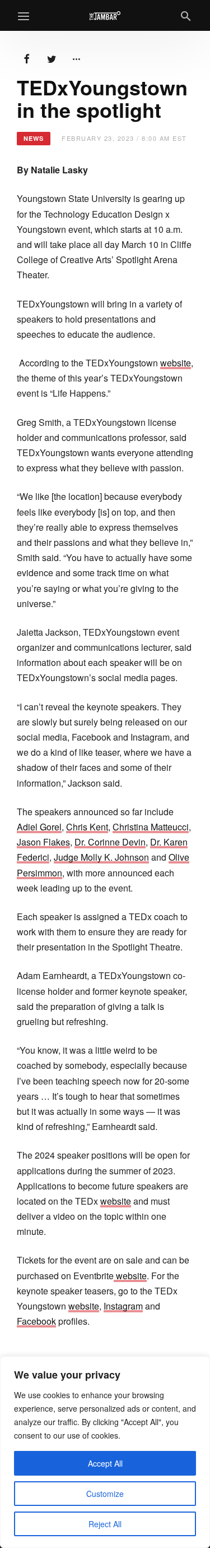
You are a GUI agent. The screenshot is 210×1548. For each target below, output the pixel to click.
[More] (76, 58)
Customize (105, 1493)
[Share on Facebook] (27, 58)
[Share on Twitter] (51, 58)
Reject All (105, 1523)
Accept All (105, 1463)
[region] (105, 1452)
